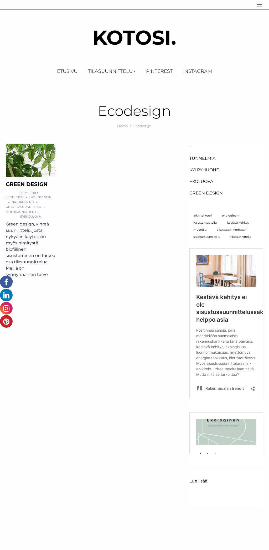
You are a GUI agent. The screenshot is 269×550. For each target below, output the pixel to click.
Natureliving (23, 202)
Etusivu (67, 71)
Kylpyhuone (204, 169)
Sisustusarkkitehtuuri (231, 230)
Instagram (197, 71)
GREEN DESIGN (27, 184)
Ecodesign (15, 197)
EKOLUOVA (201, 181)
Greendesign (40, 197)
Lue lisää (198, 481)
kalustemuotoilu (205, 222)
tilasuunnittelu (240, 237)
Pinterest (159, 71)
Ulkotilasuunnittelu (23, 207)
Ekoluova (32, 216)
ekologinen (230, 215)
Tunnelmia (202, 158)
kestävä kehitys (238, 222)
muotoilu (199, 230)
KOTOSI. (134, 37)
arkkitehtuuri (202, 215)
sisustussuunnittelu (206, 237)
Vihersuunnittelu (21, 212)
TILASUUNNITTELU (110, 71)
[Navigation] (259, 4)
